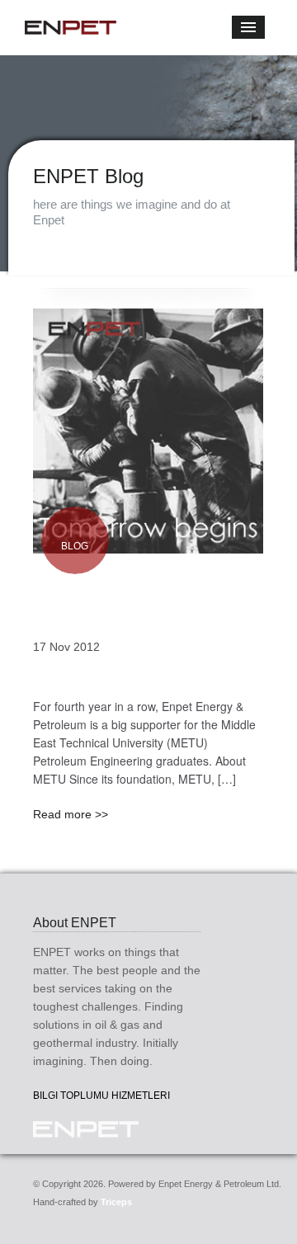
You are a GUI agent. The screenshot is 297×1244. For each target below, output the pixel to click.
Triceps (116, 1202)
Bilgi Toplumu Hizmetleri (101, 1095)
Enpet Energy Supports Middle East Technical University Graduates (145, 600)
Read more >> (70, 814)
